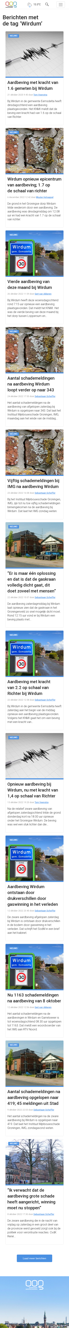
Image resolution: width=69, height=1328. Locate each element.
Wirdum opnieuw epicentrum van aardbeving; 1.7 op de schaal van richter (34, 185)
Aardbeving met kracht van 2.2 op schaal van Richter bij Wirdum (28, 687)
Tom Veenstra (40, 95)
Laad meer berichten (34, 1258)
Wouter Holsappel (44, 197)
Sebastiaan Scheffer (45, 396)
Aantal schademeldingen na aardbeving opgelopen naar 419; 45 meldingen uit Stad (33, 1097)
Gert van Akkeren (43, 294)
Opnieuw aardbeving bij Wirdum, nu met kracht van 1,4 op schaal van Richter (32, 790)
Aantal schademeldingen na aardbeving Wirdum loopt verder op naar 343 (30, 384)
